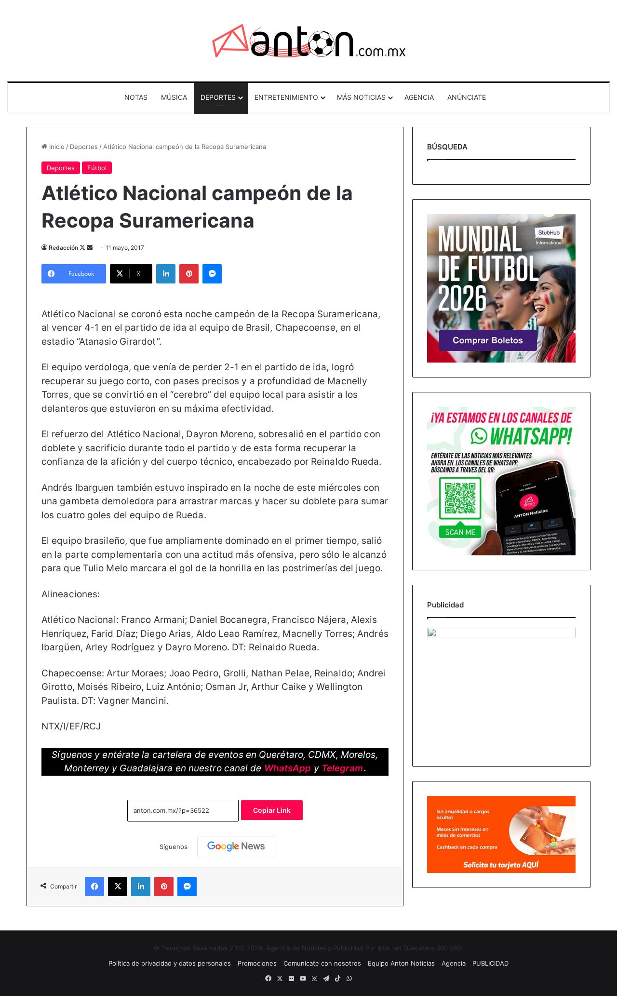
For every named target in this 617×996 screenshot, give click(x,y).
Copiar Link (272, 810)
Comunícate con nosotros (322, 963)
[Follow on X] (83, 247)
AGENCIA (419, 97)
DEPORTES (218, 97)
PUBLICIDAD (490, 963)
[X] (117, 886)
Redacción (63, 247)
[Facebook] (94, 886)
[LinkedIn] (165, 273)
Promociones (257, 963)
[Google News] (236, 846)
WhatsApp (287, 768)
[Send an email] (90, 247)
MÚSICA (174, 97)
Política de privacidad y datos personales (169, 963)
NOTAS (136, 97)
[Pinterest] (189, 273)
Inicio (56, 146)
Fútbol (97, 168)
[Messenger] (212, 273)
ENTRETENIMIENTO (286, 97)
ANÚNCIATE (466, 97)
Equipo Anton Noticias (401, 963)
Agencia (454, 963)
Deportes (84, 146)
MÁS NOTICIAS (361, 97)
